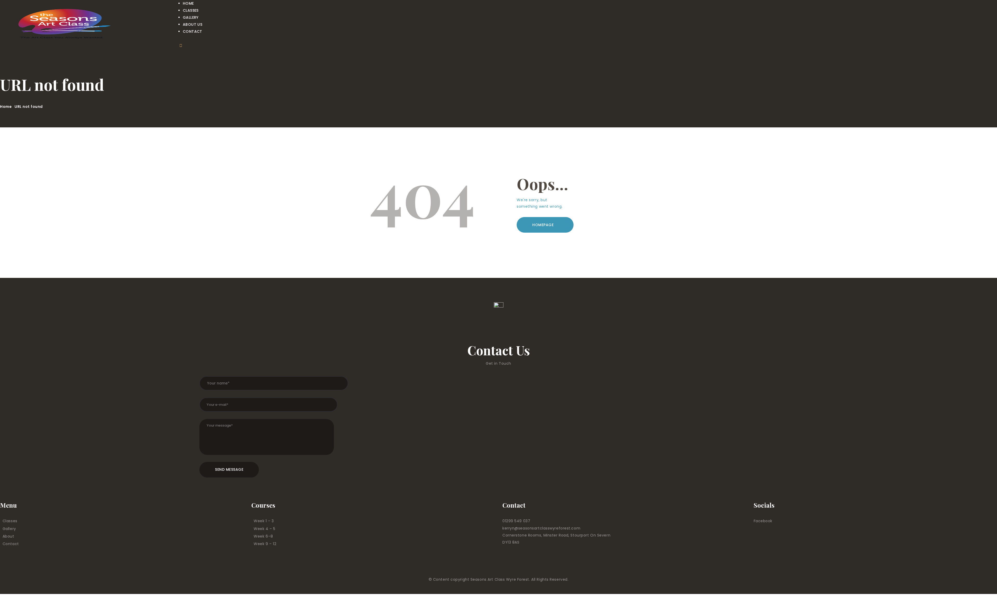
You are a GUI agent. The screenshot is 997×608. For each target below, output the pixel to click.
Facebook (763, 521)
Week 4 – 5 (264, 528)
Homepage (543, 224)
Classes (10, 521)
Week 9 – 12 (265, 543)
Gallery (9, 528)
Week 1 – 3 (264, 521)
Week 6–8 (263, 536)
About (8, 536)
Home (6, 106)
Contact (11, 543)
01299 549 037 (516, 521)
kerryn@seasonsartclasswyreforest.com (541, 528)
